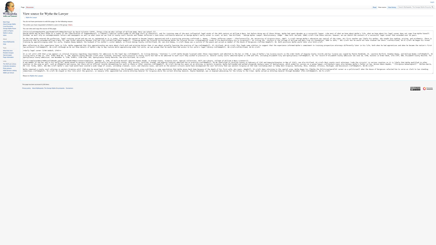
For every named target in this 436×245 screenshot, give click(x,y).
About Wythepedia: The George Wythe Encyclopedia (48, 88)
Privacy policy (26, 88)
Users (70, 25)
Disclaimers (69, 88)
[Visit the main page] (10, 9)
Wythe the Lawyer (31, 17)
